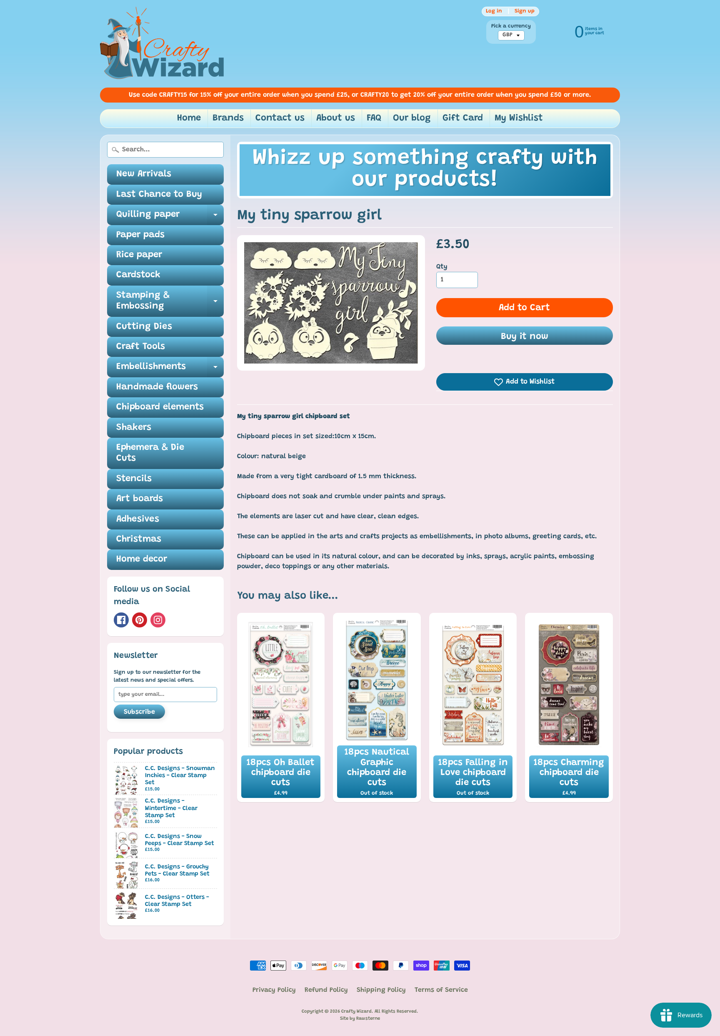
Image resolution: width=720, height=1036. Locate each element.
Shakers (133, 427)
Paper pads (140, 235)
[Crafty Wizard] (162, 44)
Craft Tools (140, 346)
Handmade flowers (157, 387)
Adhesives (137, 519)
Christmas (138, 539)
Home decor (141, 559)
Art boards (139, 499)
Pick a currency (511, 26)
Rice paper (139, 255)
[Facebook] (121, 619)
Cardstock (138, 275)
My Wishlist (519, 118)
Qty (442, 266)
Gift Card (462, 118)
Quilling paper (170, 217)
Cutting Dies (144, 326)
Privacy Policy (274, 990)
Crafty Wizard (356, 1011)
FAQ (374, 118)
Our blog (412, 118)
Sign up (525, 11)
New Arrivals (143, 174)
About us (335, 118)
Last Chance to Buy (159, 194)
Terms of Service (441, 990)
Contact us (280, 118)
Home (189, 118)
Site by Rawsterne (360, 1018)
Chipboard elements (160, 407)
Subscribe (139, 712)
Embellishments (170, 369)
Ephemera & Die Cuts (150, 453)
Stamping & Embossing (170, 301)
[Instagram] (157, 619)
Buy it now (524, 336)
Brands (228, 118)
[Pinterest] (139, 619)
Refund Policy (326, 990)
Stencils (134, 479)
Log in (494, 11)
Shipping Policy (381, 990)
